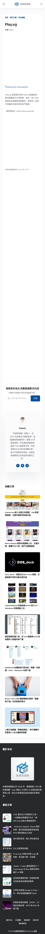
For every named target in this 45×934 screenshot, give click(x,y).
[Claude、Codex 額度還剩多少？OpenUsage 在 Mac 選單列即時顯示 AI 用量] (7, 869)
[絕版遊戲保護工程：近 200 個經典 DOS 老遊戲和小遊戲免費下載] (22, 624)
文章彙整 (18, 920)
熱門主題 (13, 18)
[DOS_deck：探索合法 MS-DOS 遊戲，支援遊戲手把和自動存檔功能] (22, 562)
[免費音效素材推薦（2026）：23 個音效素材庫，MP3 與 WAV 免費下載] (7, 905)
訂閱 (35, 398)
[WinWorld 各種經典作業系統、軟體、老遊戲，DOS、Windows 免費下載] (22, 655)
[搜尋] (41, 4)
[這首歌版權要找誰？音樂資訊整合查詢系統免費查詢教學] (7, 881)
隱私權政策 (22, 923)
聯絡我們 (27, 920)
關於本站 (9, 920)
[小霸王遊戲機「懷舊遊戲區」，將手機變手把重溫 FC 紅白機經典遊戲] (22, 717)
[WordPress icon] (27, 465)
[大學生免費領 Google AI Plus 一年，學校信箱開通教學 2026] (7, 893)
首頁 (6, 18)
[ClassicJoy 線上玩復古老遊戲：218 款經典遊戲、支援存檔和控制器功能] (22, 500)
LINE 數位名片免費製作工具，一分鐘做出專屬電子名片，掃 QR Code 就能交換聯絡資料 (25, 817)
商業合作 (36, 920)
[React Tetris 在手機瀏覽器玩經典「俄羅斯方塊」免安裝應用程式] (22, 686)
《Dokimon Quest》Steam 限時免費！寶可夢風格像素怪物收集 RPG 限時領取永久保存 (26, 830)
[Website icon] (22, 465)
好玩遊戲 (21, 18)
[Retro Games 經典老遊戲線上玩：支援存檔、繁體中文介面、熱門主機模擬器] (22, 531)
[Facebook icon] (18, 465)
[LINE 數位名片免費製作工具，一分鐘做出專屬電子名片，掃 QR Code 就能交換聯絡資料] (7, 817)
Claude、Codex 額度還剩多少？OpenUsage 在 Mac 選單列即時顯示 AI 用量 (26, 869)
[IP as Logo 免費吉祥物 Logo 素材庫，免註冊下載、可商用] (7, 857)
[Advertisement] (22, 58)
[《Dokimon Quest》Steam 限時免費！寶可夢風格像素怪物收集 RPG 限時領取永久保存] (7, 830)
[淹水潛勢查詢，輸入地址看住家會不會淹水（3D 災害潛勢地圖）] (7, 842)
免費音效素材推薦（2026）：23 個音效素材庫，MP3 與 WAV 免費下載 (26, 905)
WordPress (29, 931)
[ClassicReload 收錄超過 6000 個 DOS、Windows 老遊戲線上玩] (22, 593)
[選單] (4, 4)
